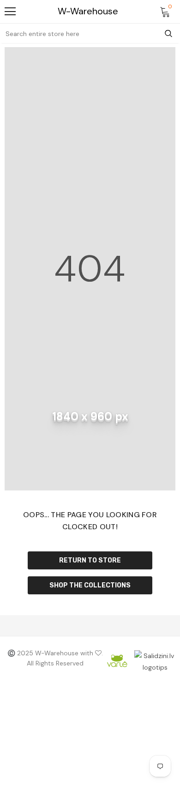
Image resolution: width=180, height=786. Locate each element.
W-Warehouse (88, 11)
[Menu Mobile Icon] (10, 11)
